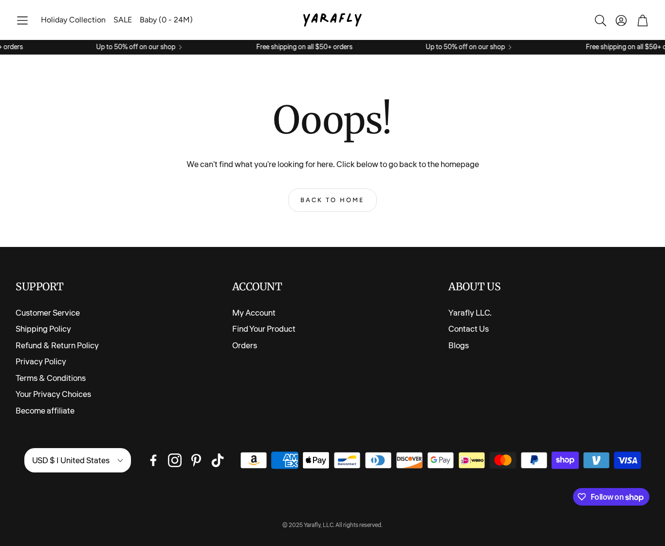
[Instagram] (175, 460)
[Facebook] (153, 460)
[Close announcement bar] (655, 47)
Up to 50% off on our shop (129, 47)
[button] (22, 20)
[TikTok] (217, 460)
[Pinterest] (196, 460)
